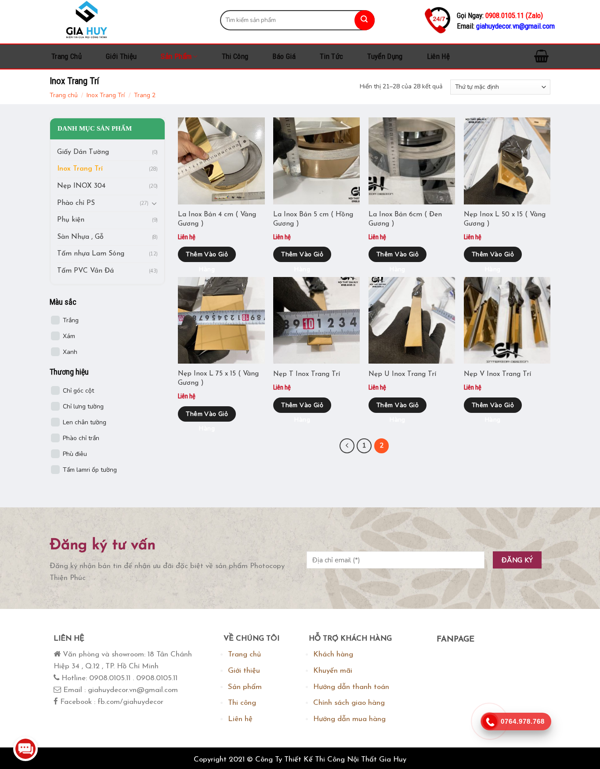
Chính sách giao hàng (349, 703)
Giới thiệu (121, 56)
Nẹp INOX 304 (81, 186)
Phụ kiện (70, 220)
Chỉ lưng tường (83, 406)
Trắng (71, 321)
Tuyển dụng (384, 56)
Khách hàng (333, 654)
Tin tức (331, 56)
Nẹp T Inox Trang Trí (306, 374)
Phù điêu (75, 454)
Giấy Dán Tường (83, 152)
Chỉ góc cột (78, 390)
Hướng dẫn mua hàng (349, 719)
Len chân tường (84, 422)
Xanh (70, 352)
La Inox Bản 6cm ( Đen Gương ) (405, 219)
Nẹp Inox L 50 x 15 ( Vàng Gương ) (505, 219)
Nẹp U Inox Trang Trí (402, 374)
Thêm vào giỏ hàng (207, 256)
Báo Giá (283, 56)
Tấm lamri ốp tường (90, 470)
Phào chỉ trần (81, 438)
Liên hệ (438, 56)
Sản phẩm (176, 56)
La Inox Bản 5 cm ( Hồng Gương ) (313, 219)
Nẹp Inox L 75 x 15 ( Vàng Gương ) (218, 378)
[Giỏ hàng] (541, 56)
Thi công (235, 56)
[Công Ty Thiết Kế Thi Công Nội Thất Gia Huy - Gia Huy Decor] (128, 20)
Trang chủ (66, 56)
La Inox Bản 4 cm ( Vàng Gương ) (217, 219)
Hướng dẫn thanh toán (351, 687)
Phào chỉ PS (76, 203)
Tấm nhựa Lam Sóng (90, 254)
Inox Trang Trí (106, 95)
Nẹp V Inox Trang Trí (497, 374)
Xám (69, 336)
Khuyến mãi (332, 670)
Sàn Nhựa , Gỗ (80, 237)
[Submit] (364, 20)
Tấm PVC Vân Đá (85, 270)
